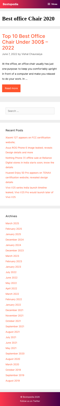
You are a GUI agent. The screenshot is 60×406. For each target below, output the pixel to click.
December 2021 (14, 310)
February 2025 (14, 228)
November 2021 (14, 315)
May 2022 (11, 283)
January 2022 (13, 304)
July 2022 (11, 272)
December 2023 (15, 250)
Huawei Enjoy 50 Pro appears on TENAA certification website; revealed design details (28, 177)
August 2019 (13, 380)
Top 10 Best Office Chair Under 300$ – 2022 (25, 42)
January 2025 (13, 234)
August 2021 (13, 331)
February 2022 (14, 299)
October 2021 (13, 321)
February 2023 (14, 261)
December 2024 (15, 239)
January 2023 (13, 266)
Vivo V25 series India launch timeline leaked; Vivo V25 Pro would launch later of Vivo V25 (29, 192)
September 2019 (15, 375)
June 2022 (11, 277)
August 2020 (13, 359)
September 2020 (15, 353)
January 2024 (13, 245)
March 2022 (12, 294)
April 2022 (11, 288)
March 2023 (12, 256)
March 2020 (12, 364)
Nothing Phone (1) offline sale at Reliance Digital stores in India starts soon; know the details (30, 162)
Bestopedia (10, 4)
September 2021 (15, 326)
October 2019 (13, 369)
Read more (13, 89)
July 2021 (11, 337)
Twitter (36, 401)
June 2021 (11, 342)
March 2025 (12, 223)
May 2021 (11, 348)
